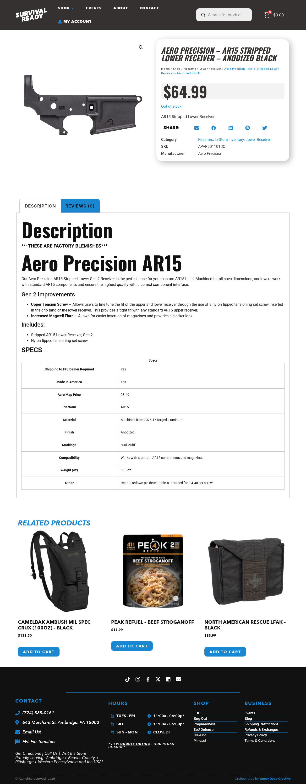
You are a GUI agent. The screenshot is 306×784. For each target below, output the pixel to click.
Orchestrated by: (263, 778)
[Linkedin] (168, 679)
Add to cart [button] (39, 652)
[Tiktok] (127, 679)
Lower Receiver (210, 69)
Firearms (190, 69)
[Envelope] (178, 679)
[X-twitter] (158, 679)
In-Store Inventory (229, 139)
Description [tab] (40, 205)
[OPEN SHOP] (72, 8)
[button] (141, 47)
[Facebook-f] (148, 679)
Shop (176, 69)
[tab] (153, 246)
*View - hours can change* (141, 745)
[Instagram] (137, 679)
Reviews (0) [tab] (80, 205)
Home (165, 69)
